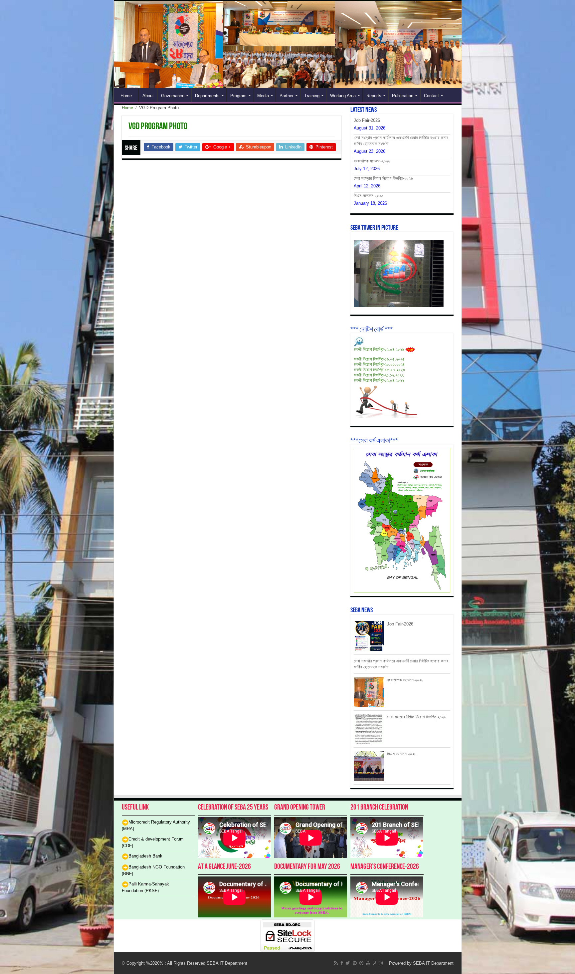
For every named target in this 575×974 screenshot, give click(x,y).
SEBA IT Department (433, 963)
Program (238, 95)
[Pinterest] (354, 963)
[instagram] (380, 963)
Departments (207, 95)
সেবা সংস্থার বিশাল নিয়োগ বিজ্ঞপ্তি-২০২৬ (383, 178)
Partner (286, 95)
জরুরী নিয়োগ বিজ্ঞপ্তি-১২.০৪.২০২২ (379, 380)
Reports (373, 95)
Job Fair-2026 (367, 120)
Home (126, 95)
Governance (172, 95)
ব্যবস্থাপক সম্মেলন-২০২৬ (372, 160)
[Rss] (335, 963)
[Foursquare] (374, 963)
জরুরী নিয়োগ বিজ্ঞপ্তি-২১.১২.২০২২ (379, 374)
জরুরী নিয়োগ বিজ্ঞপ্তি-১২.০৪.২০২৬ (379, 349)
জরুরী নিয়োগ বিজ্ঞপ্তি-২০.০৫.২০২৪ (379, 364)
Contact (431, 95)
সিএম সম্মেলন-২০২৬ (368, 195)
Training (311, 95)
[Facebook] (342, 963)
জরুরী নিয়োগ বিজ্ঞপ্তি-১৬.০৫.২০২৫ (379, 359)
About (148, 95)
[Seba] (288, 44)
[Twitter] (348, 963)
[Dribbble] (361, 963)
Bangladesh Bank (145, 855)
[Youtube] (368, 963)
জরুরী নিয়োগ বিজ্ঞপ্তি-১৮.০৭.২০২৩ (379, 369)
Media (263, 95)
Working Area (343, 95)
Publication (402, 95)
